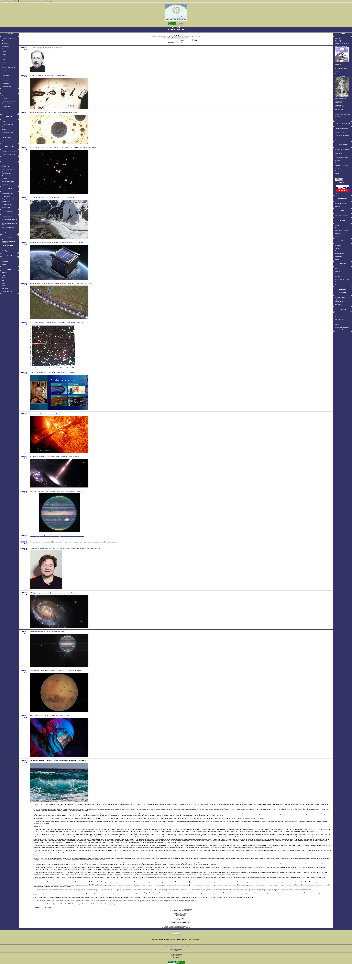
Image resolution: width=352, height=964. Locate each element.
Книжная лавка (6, 83)
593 (170, 927)
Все (336, 314)
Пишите (21, 1)
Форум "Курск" (6, 201)
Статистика (184, 946)
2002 (3, 278)
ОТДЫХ (342, 220)
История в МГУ (6, 166)
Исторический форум (7, 204)
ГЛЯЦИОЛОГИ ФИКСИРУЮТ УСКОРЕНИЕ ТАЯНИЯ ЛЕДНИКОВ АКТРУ (54, 197)
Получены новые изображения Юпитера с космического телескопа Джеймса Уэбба (56, 491)
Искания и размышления (8, 67)
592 (167, 927)
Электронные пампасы (8, 259)
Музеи (337, 225)
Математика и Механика (341, 165)
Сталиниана (5, 184)
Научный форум (6, 196)
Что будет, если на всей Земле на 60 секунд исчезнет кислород (49, 715)
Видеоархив (5, 141)
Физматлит (338, 112)
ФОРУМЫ (9, 189)
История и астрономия (341, 68)
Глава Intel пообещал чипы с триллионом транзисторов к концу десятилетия (54, 372)
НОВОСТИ (343, 309)
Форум (4, 264)
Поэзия (4, 62)
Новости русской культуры (9, 38)
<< (162, 927)
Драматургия (5, 64)
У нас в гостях (5, 78)
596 (177, 927)
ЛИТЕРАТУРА (9, 33)
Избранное (338, 282)
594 (172, 927)
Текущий (4, 272)
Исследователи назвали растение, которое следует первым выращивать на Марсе (55, 670)
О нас (16, 1)
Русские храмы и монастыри (6, 138)
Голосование (36, 1)
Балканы (4, 56)
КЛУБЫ (9, 212)
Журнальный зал (6, 86)
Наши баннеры (339, 304)
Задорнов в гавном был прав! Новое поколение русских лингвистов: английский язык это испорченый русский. (65, 548)
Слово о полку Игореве (8, 169)
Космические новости (340, 98)
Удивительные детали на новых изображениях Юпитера (47, 631)
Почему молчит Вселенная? (342, 43)
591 (165, 927)
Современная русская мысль (9, 151)
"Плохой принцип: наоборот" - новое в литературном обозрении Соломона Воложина (57, 536)
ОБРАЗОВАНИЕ (342, 144)
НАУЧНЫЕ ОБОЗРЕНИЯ (343, 123)
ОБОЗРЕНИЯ (9, 91)
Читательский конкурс (8, 248)
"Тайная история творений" (9, 101)
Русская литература (340, 176)
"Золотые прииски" (7, 109)
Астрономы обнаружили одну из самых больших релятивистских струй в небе (54, 456)
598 (182, 927)
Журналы (337, 276)
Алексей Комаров (177, 955)
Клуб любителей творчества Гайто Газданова (9, 224)
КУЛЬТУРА (9, 116)
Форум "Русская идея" (8, 199)
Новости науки (339, 319)
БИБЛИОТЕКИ (342, 198)
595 (175, 927)
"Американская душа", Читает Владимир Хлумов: (45, 48)
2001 (3, 280)
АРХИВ (9, 269)
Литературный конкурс (8, 245)
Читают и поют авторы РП (342, 215)
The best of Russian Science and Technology (342, 328)
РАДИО (343, 211)
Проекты (337, 271)
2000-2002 (342, 76)
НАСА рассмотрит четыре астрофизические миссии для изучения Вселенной (54, 593)
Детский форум (6, 207)
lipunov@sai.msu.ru (194, 939)
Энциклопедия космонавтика (339, 101)
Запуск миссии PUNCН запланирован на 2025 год (45, 414)
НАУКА (342, 33)
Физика (337, 170)
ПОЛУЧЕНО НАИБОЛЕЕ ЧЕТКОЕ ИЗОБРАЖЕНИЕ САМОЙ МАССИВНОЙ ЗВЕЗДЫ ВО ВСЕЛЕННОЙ (64, 147)
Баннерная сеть (339, 301)
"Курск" (4, 51)
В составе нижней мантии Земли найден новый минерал (47, 75)
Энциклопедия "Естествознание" (339, 106)
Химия (337, 173)
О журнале (338, 251)
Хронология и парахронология (6, 172)
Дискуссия (50, 1)
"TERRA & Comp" (339, 132)
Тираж (337, 259)
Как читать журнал (340, 253)
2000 (3, 283)
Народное (337, 233)
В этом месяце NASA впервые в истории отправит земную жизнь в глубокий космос (56, 242)
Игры (336, 228)
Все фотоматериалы (7, 291)
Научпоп (337, 206)
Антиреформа (338, 153)
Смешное (337, 236)
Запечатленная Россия (8, 181)
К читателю (5, 43)
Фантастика (5, 261)
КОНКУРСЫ (9, 237)
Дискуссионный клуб (7, 193)
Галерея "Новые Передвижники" (176, 949)
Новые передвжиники (7, 124)
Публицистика (6, 49)
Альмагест (4, 178)
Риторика (4, 134)
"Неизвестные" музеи (7, 132)
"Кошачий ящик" (6, 106)
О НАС (342, 241)
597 (180, 927)
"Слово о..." (5, 98)
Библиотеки (338, 285)
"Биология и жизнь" (340, 139)
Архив (176, 946)
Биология (337, 160)
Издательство (5, 80)
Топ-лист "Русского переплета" (340, 298)
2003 (3, 275)
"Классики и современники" (9, 95)
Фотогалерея (5, 126)
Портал (2, 1)
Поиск (336, 268)
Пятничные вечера (7, 216)
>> (189, 927)
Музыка (4, 129)
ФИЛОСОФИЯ (9, 146)
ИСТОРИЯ (9, 159)
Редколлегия (338, 245)
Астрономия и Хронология (9, 176)
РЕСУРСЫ (343, 264)
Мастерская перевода (7, 232)
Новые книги (5, 75)
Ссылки (180, 946)
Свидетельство (174, 36)
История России (6, 163)
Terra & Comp (45, 907)
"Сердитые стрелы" (7, 112)
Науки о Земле (339, 162)
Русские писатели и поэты (342, 279)
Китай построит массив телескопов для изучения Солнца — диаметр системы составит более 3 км (61, 283)
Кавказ (4, 54)
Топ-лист (43, 1)
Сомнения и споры (7, 72)
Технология (338, 168)
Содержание (9, 1)
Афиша (4, 41)
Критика (4, 70)
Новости (28, 1)
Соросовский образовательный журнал (341, 156)
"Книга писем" (6, 103)
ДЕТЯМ (9, 255)
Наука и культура (339, 73)
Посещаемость (339, 274)
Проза (3, 59)
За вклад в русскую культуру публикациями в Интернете (9, 241)
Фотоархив (5, 288)
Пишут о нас (338, 256)
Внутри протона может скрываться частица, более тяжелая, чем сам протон (53, 112)
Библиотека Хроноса (340, 203)
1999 (3, 286)
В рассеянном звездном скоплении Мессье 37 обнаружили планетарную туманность (56, 322)
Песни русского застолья (341, 230)
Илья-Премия (6, 251)
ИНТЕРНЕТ (342, 292)
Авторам (337, 248)
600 (187, 927)
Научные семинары (340, 119)
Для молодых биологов (342, 193)
